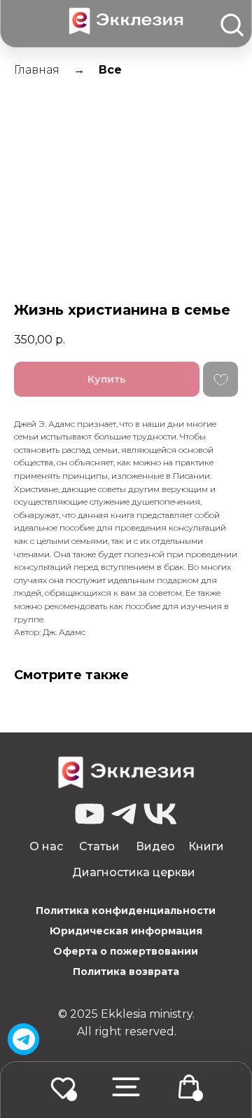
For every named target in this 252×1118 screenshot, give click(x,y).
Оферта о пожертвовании (125, 951)
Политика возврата (126, 971)
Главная (36, 69)
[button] (125, 1086)
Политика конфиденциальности (126, 910)
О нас (46, 846)
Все (110, 69)
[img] (24, 1039)
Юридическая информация (126, 931)
